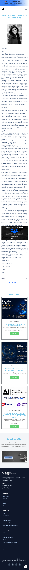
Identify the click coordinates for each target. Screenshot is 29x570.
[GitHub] (16, 564)
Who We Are (6, 496)
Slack (2, 272)
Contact (5, 501)
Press (4, 503)
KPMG (10, 47)
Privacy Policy (6, 549)
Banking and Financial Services (10, 542)
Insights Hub (6, 515)
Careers (5, 498)
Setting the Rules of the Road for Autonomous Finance (14, 324)
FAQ (4, 513)
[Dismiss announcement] (24, 3)
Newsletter (5, 518)
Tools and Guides (7, 520)
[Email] (20, 564)
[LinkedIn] (13, 564)
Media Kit (5, 505)
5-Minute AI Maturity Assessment (10, 525)
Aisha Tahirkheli (4, 47)
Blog (4, 532)
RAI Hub (5, 539)
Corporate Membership (8, 535)
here (17, 155)
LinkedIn (3, 269)
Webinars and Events (7, 522)
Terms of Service (7, 552)
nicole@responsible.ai (6, 264)
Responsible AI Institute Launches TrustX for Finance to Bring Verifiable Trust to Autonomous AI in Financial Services (14, 415)
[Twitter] (9, 564)
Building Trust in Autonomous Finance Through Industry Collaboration (14, 369)
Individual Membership (8, 537)
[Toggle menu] (26, 9)
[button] (10, 283)
